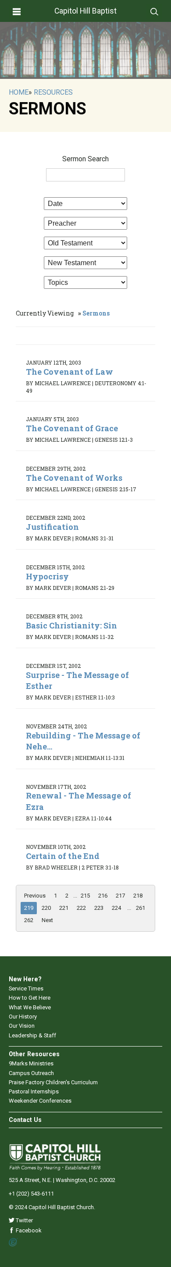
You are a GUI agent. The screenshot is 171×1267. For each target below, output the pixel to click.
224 (116, 908)
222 (81, 908)
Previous (35, 895)
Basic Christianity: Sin (71, 625)
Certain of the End (63, 856)
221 (63, 908)
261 (140, 908)
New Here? (25, 979)
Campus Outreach (31, 1073)
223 (98, 908)
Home (18, 92)
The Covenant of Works (74, 477)
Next (47, 920)
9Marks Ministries (31, 1063)
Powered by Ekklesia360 (13, 1242)
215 (85, 895)
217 (120, 895)
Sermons (96, 313)
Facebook (28, 1230)
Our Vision (22, 1025)
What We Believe (30, 1007)
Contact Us (25, 1119)
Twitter (23, 1220)
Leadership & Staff (32, 1035)
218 (137, 895)
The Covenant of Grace (72, 428)
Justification (52, 527)
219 (28, 908)
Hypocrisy (47, 576)
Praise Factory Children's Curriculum (53, 1082)
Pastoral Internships (34, 1091)
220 (46, 908)
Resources (53, 92)
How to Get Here (29, 997)
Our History (23, 1016)
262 (28, 920)
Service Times (26, 988)
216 (102, 895)
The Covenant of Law (69, 371)
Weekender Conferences (40, 1100)
